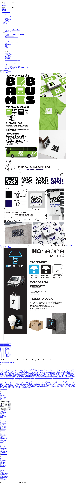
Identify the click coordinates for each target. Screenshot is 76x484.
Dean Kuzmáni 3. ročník (2, 419)
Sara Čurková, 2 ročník (16, 382)
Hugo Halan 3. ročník (2, 458)
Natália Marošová (46, 380)
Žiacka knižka (7, 41)
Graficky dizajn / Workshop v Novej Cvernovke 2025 (16, 375)
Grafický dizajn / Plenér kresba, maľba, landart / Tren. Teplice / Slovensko (31, 386)
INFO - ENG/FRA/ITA (6, 12)
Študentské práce (21, 372)
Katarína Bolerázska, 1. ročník (42, 382)
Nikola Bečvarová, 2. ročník (51, 382)
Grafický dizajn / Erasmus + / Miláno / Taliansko (41, 377)
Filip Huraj (7, 381)
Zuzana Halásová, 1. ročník (7, 382)
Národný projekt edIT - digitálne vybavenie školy (13, 30)
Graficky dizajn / (60, 368)
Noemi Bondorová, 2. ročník (32, 382)
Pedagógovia (7, 15)
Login (6, 39)
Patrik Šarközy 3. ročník (2, 414)
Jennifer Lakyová (12, 381)
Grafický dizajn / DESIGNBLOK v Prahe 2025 (10, 372)
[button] (11, 50)
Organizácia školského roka (9, 36)
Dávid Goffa (21, 381)
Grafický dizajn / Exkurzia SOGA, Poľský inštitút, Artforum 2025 (36, 375)
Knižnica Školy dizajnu (8, 28)
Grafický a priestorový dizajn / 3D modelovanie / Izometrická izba (45, 369)
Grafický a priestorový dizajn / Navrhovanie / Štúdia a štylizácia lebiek (56, 372)
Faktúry (6, 46)
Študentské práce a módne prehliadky (65, 373)
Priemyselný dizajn (8, 53)
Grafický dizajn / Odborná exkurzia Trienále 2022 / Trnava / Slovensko (28, 384)
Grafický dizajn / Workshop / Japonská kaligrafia (8, 384)
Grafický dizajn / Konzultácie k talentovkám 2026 (11, 368)
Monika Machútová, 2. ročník (53, 381)
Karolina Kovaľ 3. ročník (3, 433)
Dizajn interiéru (7, 58)
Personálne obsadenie (8, 17)
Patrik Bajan (69, 380)
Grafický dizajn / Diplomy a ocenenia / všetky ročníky (62, 385)
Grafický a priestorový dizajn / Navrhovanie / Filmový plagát (24, 369)
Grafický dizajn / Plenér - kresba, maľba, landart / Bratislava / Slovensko (55, 386)
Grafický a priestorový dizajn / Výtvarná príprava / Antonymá (22, 378)
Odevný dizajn (7, 57)
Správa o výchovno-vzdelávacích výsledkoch (12, 42)
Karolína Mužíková (63, 380)
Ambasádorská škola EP (9, 31)
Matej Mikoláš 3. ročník (2, 430)
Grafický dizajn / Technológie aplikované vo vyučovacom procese (31, 368)
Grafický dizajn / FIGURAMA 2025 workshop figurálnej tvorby (34, 372)
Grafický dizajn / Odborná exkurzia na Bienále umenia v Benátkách (64, 376)
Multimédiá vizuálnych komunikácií (11, 62)
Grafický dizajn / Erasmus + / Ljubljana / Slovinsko (57, 377)
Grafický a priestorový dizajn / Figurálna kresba (45, 385)
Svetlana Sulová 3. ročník (3, 422)
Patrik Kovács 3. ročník (2, 464)
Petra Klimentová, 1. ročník (62, 381)
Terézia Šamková (52, 380)
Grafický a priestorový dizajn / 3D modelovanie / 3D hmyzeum (49, 373)
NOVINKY (4, 22)
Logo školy (6, 33)
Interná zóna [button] (4, 32)
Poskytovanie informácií (8, 44)
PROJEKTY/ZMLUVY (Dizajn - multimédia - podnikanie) (14, 34)
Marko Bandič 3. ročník (2, 447)
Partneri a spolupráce (8, 16)
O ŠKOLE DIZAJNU (8, 14)
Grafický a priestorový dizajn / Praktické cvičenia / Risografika (39, 383)
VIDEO (41, 380)
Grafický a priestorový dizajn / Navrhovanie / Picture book (29, 373)
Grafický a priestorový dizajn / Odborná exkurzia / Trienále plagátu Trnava (62, 383)
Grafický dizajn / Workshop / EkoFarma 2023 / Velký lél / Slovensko (28, 380)
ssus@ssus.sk (16, 482)
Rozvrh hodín (7, 40)
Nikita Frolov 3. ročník (2, 399)
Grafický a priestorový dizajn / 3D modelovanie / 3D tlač (26, 374)
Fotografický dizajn (8, 56)
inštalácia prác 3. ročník (2, 480)
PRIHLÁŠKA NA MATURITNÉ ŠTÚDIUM (12, 66)
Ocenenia (6, 18)
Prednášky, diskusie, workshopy (10, 27)
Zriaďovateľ (7, 20)
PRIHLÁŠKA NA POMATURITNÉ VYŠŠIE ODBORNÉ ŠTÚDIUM (16, 67)
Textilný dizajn (7, 64)
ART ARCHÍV (7, 35)
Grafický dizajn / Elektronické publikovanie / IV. (23, 387)
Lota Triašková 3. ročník (2, 396)
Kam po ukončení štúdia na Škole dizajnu (11, 37)
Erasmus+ (4, 13)
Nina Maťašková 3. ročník (3, 436)
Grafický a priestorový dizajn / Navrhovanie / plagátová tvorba (27, 385)
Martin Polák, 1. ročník (44, 381)
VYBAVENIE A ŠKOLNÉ (9, 68)
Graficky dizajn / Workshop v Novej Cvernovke (50, 368)
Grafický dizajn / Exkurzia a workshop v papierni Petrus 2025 (42, 376)
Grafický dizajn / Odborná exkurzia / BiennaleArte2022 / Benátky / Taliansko (53, 384)
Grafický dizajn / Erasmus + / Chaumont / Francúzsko (9, 377)
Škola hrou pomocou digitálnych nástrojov (11, 29)
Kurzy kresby (7, 25)
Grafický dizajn (7, 55)
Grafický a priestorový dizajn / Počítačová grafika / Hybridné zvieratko (17, 383)
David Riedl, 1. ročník (36, 381)
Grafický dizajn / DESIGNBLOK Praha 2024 (8, 376)
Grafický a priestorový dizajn (9, 54)
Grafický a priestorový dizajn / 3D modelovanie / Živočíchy (10, 370)
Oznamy (6, 43)
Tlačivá (6, 45)
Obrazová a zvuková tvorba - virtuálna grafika (12, 60)
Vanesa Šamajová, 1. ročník (28, 381)
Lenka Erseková (57, 380)
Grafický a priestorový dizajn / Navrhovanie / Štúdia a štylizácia (30, 370)
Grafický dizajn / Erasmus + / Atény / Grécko (25, 377)
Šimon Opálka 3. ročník (2, 442)
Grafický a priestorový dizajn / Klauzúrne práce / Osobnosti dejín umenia (44, 378)
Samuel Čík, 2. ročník (23, 382)
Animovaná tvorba (8, 59)
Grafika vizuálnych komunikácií (10, 63)
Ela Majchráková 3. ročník (3, 461)
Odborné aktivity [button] (5, 24)
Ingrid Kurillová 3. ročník (3, 425)
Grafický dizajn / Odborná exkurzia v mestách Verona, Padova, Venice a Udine (60, 375)
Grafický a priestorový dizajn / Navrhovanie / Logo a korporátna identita (26, 371)
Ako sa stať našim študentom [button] (7, 65)
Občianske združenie (8, 19)
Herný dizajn (7, 52)
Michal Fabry (17, 381)
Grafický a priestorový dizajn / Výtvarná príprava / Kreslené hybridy (52, 370)
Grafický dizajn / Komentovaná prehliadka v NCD (24, 376)
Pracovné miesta (7, 21)
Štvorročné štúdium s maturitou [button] (7, 51)
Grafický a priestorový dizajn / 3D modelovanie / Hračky (65, 369)
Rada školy (6, 47)
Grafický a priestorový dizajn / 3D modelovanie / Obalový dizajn (47, 374)
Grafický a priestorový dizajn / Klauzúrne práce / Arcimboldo (48, 371)
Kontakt (3, 48)
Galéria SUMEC (5, 23)
